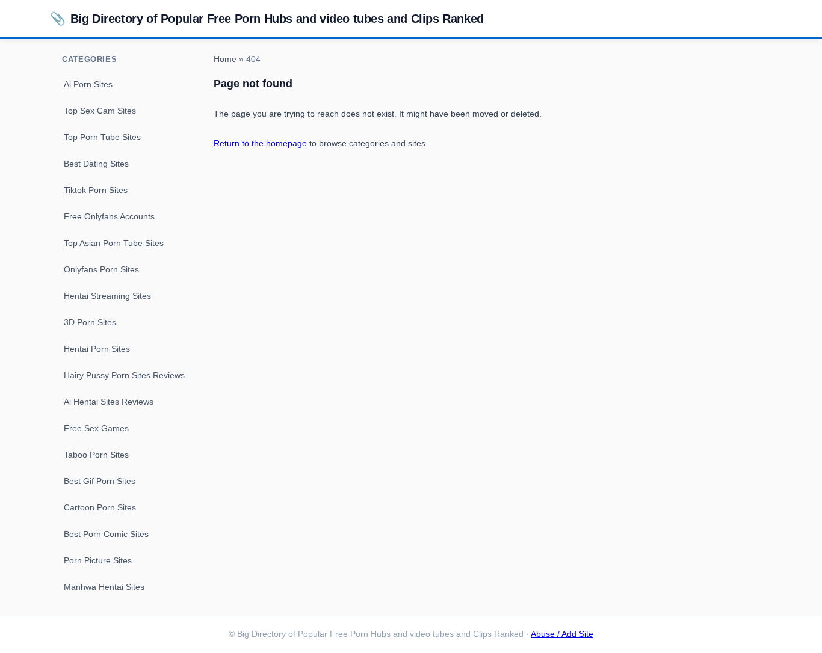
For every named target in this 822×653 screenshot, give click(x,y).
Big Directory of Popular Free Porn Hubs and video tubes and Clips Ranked (267, 18)
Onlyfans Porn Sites (101, 269)
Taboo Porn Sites (96, 454)
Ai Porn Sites (88, 84)
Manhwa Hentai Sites (104, 587)
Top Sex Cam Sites (100, 110)
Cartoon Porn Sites (100, 507)
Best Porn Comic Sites (106, 534)
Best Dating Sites (96, 163)
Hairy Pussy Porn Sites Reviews (124, 375)
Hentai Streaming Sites (107, 296)
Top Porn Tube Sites (102, 137)
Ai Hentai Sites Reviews (108, 401)
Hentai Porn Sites (97, 349)
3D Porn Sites (90, 322)
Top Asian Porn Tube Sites (114, 243)
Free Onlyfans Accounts (109, 216)
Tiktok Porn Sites (96, 190)
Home (225, 59)
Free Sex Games (96, 428)
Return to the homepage (260, 143)
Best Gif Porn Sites (99, 481)
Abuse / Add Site (562, 634)
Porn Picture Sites (98, 560)
